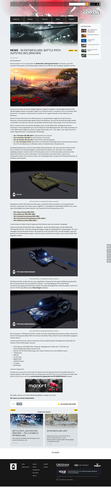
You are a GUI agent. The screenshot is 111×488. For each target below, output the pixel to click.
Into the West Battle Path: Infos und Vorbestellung (92, 31)
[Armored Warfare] (91, 12)
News (14, 50)
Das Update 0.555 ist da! (93, 34)
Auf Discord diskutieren (68, 404)
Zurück (71, 50)
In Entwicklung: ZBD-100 (93, 54)
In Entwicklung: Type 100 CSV (92, 50)
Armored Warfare (13, 466)
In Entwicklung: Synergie (91, 40)
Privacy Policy (70, 479)
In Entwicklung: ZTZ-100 (93, 44)
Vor (76, 50)
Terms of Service (62, 479)
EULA (57, 479)
